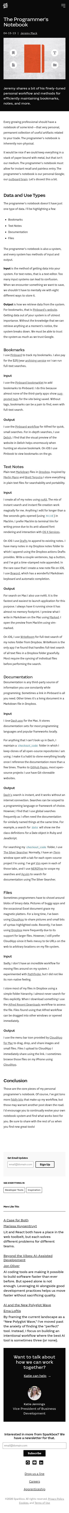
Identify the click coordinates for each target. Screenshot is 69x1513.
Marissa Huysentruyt (20, 1226)
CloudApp (17, 919)
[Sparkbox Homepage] (5, 5)
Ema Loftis (12, 1311)
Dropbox (44, 472)
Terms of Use (42, 1502)
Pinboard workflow (27, 426)
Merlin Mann (11, 477)
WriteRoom (27, 637)
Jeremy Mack (29, 33)
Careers (34, 1481)
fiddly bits (17, 1099)
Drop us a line (34, 1474)
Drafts (24, 541)
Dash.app (17, 720)
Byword (15, 573)
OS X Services (51, 532)
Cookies (23, 1502)
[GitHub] (28, 1462)
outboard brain (18, 179)
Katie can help (35, 1376)
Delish (7, 437)
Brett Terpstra (34, 477)
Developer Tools (14, 1190)
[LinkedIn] (41, 1462)
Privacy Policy (56, 1498)
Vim (38, 863)
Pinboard (16, 355)
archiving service (35, 360)
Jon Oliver (12, 1266)
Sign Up (45, 1164)
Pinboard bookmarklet (29, 382)
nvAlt (44, 499)
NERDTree (37, 868)
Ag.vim (25, 874)
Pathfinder (34, 974)
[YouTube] (34, 1462)
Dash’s (8, 795)
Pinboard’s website (45, 310)
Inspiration (34, 1190)
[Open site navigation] (63, 5)
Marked (54, 617)
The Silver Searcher (15, 852)
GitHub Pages (39, 767)
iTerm (56, 852)
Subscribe (34, 1453)
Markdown (22, 472)
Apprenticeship (34, 1489)
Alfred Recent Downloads (24, 1004)
